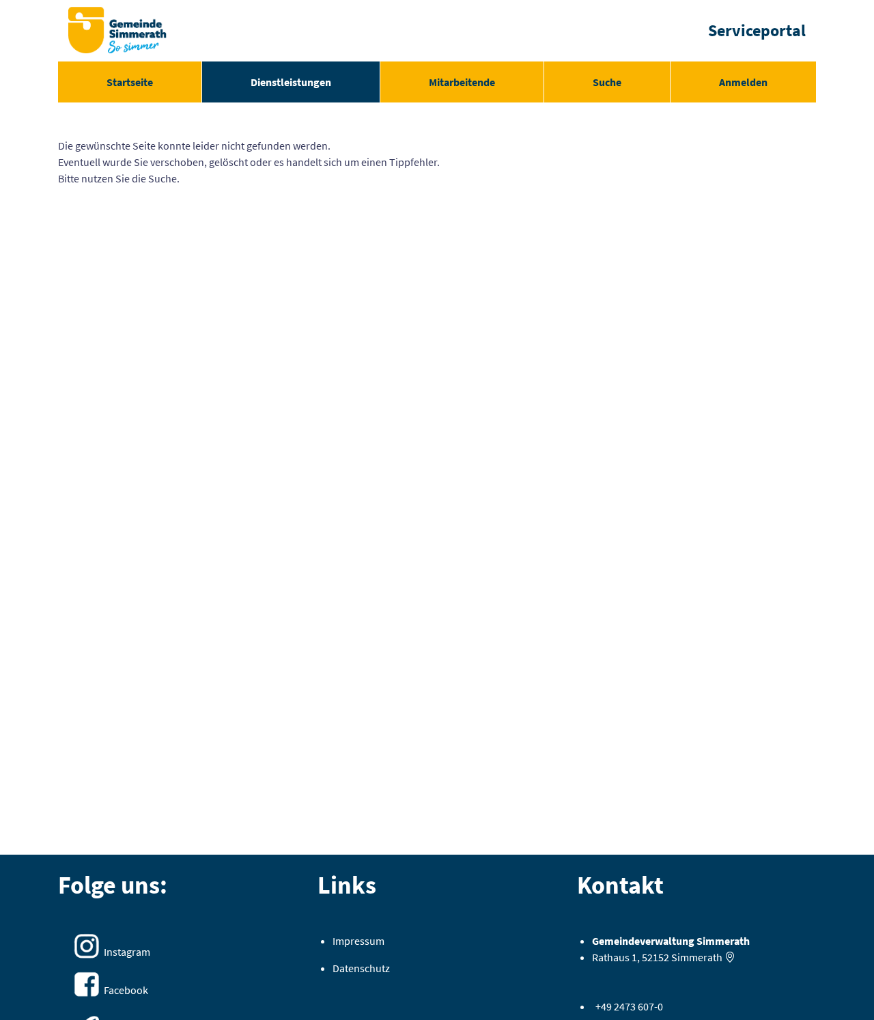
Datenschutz (361, 968)
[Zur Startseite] (117, 31)
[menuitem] (129, 81)
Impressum (358, 941)
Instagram (127, 952)
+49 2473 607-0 (629, 1006)
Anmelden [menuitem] (743, 82)
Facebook (126, 990)
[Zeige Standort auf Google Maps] (729, 957)
